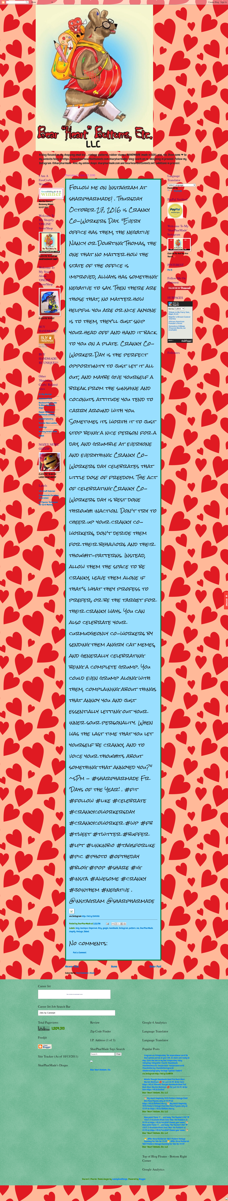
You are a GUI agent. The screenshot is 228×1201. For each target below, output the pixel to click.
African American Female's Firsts (176, 322)
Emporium (93, 928)
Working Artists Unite (48, 431)
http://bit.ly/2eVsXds (91, 916)
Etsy (100, 928)
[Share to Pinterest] (124, 923)
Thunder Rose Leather (48, 423)
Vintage (79, 931)
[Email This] (112, 923)
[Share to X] (118, 923)
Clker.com (44, 346)
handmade (113, 928)
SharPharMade (146, 928)
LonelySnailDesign (119, 1179)
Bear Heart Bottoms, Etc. (100, 1069)
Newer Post (72, 966)
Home (114, 966)
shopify (72, 931)
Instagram (123, 928)
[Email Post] (107, 923)
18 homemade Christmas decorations (49, 496)
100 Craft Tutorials (47, 491)
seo (137, 928)
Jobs (41, 1013)
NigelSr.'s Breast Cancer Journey (179, 318)
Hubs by (176, 304)
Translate (178, 191)
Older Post (155, 966)
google (105, 928)
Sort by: (171, 309)
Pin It (170, 269)
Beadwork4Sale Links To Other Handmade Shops (48, 405)
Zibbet (86, 931)
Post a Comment (79, 952)
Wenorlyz (43, 427)
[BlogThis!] (115, 923)
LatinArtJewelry (46, 418)
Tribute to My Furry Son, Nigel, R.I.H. (179, 313)
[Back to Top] (226, 1199)
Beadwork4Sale (45, 398)
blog (77, 928)
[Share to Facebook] (121, 923)
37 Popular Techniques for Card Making (48, 503)
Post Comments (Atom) (85, 973)
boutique (84, 928)
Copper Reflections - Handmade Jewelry (47, 413)
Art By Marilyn (45, 394)
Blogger (142, 1179)
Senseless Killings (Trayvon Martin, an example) (177, 328)
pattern (132, 928)
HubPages (186, 341)
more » (170, 340)
